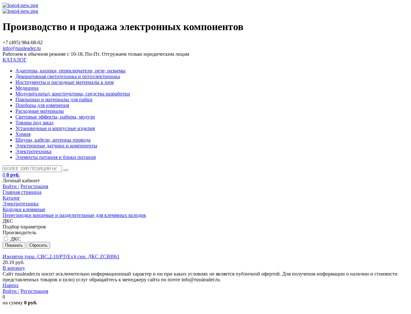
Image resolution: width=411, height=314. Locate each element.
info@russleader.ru (22, 48)
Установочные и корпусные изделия (55, 128)
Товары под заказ (34, 122)
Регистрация (34, 186)
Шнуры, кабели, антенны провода (53, 140)
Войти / (11, 186)
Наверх (11, 285)
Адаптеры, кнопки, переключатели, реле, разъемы (70, 70)
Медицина (27, 88)
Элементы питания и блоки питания (55, 157)
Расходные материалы (39, 111)
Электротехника (33, 151)
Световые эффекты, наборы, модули (55, 117)
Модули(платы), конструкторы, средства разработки (72, 93)
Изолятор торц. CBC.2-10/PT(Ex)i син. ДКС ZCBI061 (61, 256)
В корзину (14, 268)
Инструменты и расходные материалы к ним (64, 82)
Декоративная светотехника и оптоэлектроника (67, 76)
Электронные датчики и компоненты (56, 145)
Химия (23, 134)
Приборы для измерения (42, 105)
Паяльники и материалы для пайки (53, 99)
